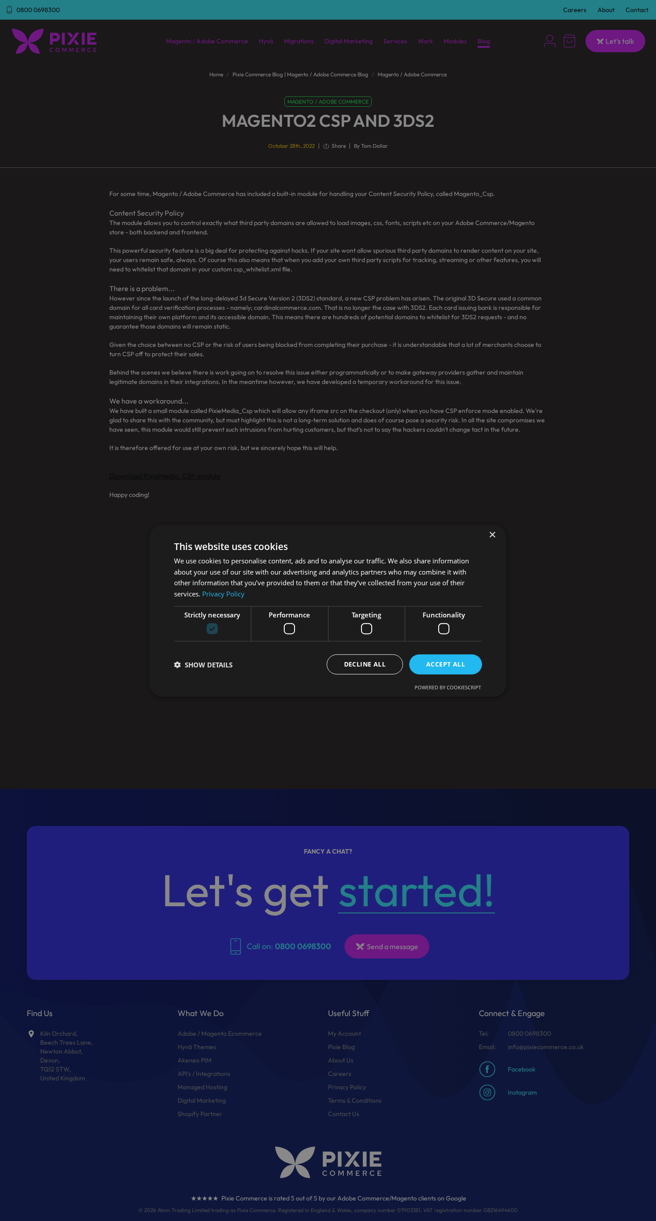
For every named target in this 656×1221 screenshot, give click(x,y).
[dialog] (328, 610)
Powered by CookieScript (448, 687)
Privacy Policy (223, 593)
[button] (203, 664)
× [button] (492, 534)
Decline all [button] (365, 664)
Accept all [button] (445, 664)
